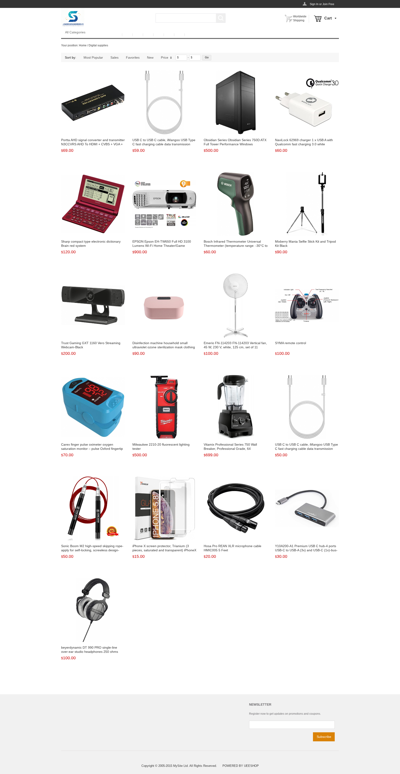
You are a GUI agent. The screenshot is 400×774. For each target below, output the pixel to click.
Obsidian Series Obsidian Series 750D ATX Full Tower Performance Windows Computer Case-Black (235, 144)
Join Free (328, 4)
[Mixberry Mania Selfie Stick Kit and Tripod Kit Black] (307, 204)
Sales (114, 57)
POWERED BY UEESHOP (240, 766)
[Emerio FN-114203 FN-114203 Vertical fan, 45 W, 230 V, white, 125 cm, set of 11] (236, 305)
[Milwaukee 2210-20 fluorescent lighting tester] (164, 407)
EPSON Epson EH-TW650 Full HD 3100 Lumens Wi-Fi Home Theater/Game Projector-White (161, 246)
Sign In (314, 4)
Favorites (133, 57)
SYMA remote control (290, 343)
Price (164, 57)
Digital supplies (98, 45)
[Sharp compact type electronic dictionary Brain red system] (93, 204)
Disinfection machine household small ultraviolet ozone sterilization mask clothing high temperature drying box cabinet (163, 347)
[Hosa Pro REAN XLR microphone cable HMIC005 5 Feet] (236, 508)
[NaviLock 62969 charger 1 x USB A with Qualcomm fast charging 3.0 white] (307, 102)
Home (83, 45)
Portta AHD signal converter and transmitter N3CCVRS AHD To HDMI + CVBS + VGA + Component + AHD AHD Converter (93, 144)
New (150, 57)
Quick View (93, 124)
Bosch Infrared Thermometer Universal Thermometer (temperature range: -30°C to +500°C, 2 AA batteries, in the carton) (236, 246)
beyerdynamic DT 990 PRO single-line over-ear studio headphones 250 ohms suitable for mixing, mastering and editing (91, 652)
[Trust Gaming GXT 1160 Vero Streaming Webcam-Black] (93, 305)
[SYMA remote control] (307, 305)
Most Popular (93, 57)
